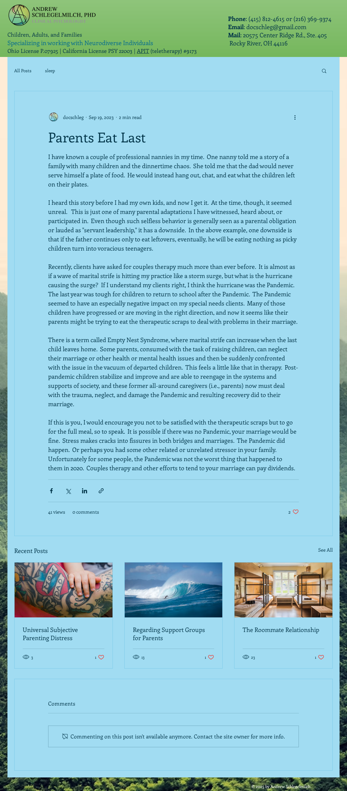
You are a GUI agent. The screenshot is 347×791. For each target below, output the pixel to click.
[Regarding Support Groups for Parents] (174, 589)
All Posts (23, 70)
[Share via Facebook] (51, 491)
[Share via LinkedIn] (84, 491)
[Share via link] (101, 491)
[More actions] (295, 117)
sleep (50, 70)
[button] (324, 70)
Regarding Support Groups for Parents (169, 634)
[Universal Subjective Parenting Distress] (64, 589)
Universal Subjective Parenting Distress (50, 634)
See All (325, 550)
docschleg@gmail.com (276, 27)
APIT (143, 50)
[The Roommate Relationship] (283, 589)
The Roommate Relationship (281, 630)
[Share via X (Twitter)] (68, 491)
